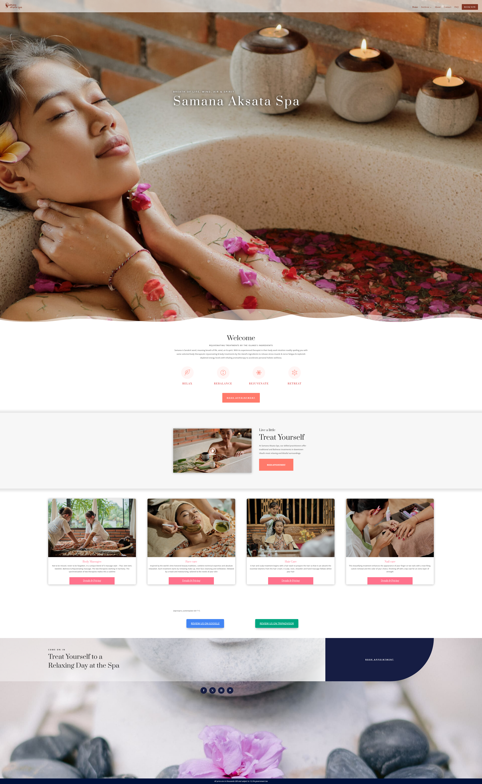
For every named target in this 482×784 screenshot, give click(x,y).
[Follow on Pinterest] (230, 690)
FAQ (457, 7)
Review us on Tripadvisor (277, 623)
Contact (447, 7)
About (438, 7)
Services (425, 7)
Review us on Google (205, 623)
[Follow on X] (212, 690)
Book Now (470, 7)
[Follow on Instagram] (221, 690)
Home (415, 7)
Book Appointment (241, 398)
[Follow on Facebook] (203, 690)
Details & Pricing (92, 580)
